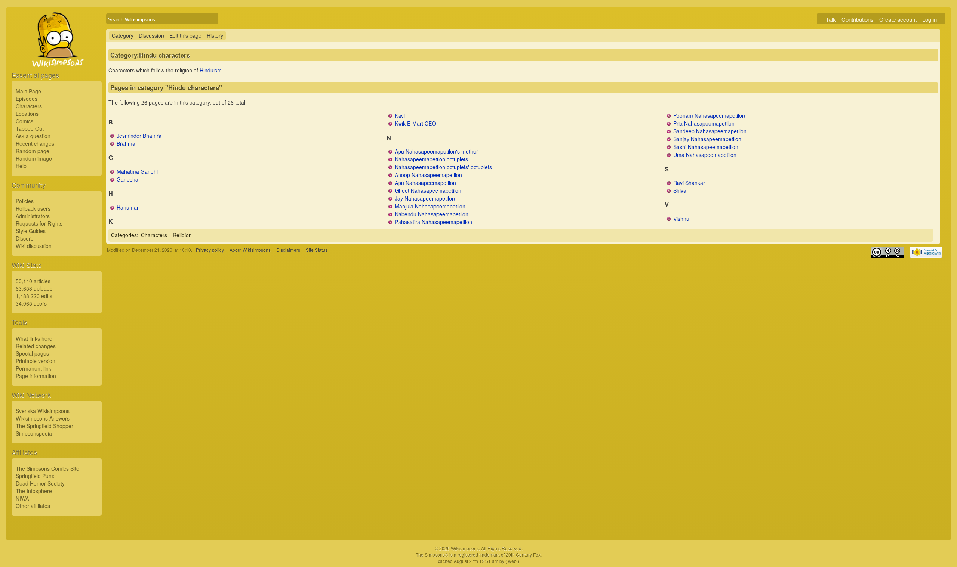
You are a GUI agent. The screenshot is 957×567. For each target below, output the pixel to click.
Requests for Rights (39, 223)
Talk (831, 19)
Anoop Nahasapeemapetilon (428, 175)
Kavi (400, 115)
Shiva (679, 190)
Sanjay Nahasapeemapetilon (707, 139)
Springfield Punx (35, 476)
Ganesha (127, 179)
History (215, 35)
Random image (34, 158)
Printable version (35, 361)
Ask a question (33, 136)
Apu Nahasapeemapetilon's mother (436, 151)
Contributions (857, 19)
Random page (32, 151)
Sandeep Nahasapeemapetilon (710, 131)
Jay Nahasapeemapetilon (425, 198)
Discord (25, 238)
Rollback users (33, 208)
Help (21, 166)
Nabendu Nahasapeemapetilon (431, 214)
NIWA (22, 498)
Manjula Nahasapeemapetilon (430, 206)
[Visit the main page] (57, 57)
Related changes (36, 346)
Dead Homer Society (40, 483)
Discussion (151, 35)
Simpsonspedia (34, 433)
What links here (34, 338)
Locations (27, 113)
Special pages (32, 353)
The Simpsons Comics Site (47, 468)
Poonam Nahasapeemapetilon (709, 115)
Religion (182, 235)
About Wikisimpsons (250, 250)
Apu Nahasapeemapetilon (425, 182)
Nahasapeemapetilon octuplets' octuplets (443, 167)
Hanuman (128, 207)
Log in (929, 19)
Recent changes (35, 143)
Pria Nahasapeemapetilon (704, 123)
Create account (898, 19)
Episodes (26, 98)
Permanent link (33, 368)
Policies (25, 201)
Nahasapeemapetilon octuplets (431, 159)
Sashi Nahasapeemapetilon (705, 147)
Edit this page (185, 35)
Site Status (316, 250)
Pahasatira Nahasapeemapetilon (433, 222)
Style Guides (31, 231)
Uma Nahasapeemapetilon (704, 154)
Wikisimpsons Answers (43, 418)
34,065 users (31, 303)
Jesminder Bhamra (139, 135)
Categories (124, 235)
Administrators (33, 216)
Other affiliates (33, 505)
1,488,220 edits (34, 296)
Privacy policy (210, 250)
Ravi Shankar (689, 182)
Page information (36, 375)
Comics (24, 121)
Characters (29, 106)
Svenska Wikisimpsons (43, 411)
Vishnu (681, 218)
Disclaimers (288, 250)
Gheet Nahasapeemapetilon (428, 190)
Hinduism (211, 70)
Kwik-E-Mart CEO (415, 123)
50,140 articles (33, 281)
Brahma (126, 143)
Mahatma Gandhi (137, 171)
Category (122, 35)
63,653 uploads (34, 288)
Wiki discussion (34, 246)
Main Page (28, 91)
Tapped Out (30, 128)
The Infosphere (34, 491)
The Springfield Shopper (44, 426)
